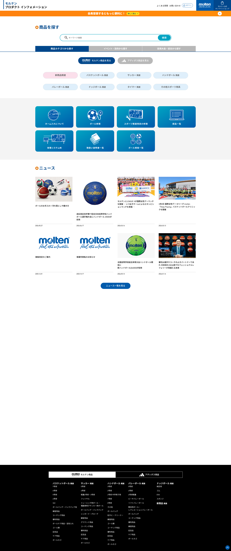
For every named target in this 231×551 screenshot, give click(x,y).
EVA (158, 495)
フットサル (85, 499)
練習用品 (56, 511)
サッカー (134, 75)
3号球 (109, 486)
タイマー (134, 87)
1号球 (109, 499)
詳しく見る (132, 14)
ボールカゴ (57, 540)
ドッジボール (97, 87)
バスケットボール (97, 75)
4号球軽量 (132, 495)
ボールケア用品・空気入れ (63, 523)
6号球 (55, 491)
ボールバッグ (112, 511)
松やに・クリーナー (115, 515)
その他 (110, 507)
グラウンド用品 (87, 522)
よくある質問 (162, 6)
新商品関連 (60, 75)
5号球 (55, 495)
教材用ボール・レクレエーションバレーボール (140, 508)
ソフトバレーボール (136, 503)
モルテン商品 (87, 474)
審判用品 (56, 519)
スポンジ (160, 499)
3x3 (54, 503)
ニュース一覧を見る (115, 285)
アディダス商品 (152, 474)
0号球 (109, 503)
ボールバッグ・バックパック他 (65, 507)
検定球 (159, 486)
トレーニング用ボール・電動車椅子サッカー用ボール (92, 504)
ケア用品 (56, 536)
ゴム (158, 491)
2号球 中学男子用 (114, 495)
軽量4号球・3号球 (88, 495)
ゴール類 (56, 528)
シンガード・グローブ (89, 514)
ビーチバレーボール (136, 499)
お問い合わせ (175, 6)
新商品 (162, 503)
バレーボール (60, 87)
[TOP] (227, 547)
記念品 (55, 532)
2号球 (109, 491)
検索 (164, 37)
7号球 (55, 486)
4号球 (55, 499)
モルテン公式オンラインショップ (222, 7)
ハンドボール (170, 75)
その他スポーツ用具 (170, 87)
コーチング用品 (59, 515)
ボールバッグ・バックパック (92, 510)
